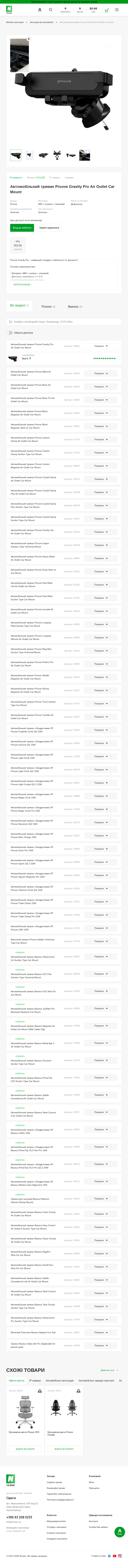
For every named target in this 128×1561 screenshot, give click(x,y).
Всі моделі (19, 305)
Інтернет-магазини (56, 1533)
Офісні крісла (16, 1380)
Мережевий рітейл (56, 1521)
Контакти (93, 1521)
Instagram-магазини (57, 1538)
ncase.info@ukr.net (15, 1531)
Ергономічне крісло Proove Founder (60, 1433)
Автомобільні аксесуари (60, 1380)
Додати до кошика (25, 1449)
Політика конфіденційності (60, 1499)
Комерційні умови (56, 1488)
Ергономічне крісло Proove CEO (24, 1432)
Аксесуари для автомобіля (41, 22)
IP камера (35, 1380)
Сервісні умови (54, 1482)
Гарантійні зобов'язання (59, 1494)
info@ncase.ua (13, 1522)
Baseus (75, 306)
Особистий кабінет (98, 1527)
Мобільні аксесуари (15, 22)
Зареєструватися (49, 227)
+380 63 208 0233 (19, 1517)
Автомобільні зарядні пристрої (96, 1380)
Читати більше (21, 284)
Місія (91, 1482)
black (25, 358)
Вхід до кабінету (22, 227)
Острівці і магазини (56, 1527)
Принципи (94, 1488)
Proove (48, 306)
